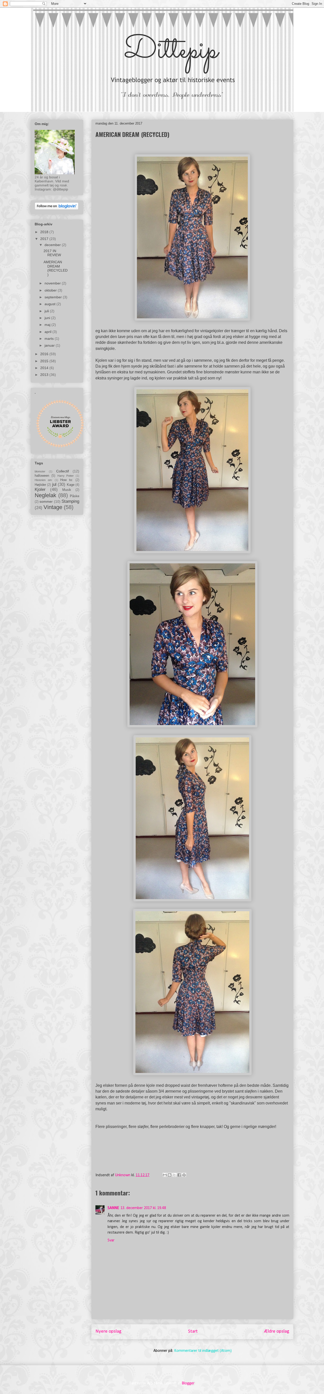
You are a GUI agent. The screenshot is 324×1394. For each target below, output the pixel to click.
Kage (70, 485)
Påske (74, 496)
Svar (111, 1240)
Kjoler (40, 489)
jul (54, 484)
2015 (44, 361)
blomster (40, 471)
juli (47, 311)
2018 (44, 232)
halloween (42, 475)
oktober (51, 290)
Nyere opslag (108, 1331)
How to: (66, 480)
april (48, 332)
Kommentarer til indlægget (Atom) (203, 1351)
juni (48, 318)
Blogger (188, 1383)
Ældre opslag (276, 1331)
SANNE (113, 1208)
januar (50, 345)
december (53, 245)
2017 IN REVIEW (52, 253)
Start (193, 1331)
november (53, 283)
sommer (46, 501)
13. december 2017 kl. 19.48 (143, 1208)
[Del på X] (174, 1174)
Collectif (62, 471)
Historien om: (43, 480)
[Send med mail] (164, 1174)
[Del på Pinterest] (184, 1174)
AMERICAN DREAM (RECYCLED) (56, 268)
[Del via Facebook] (179, 1174)
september (54, 297)
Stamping (70, 501)
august (50, 304)
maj (48, 325)
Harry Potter (65, 475)
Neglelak (45, 495)
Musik (66, 490)
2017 (44, 239)
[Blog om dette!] (169, 1174)
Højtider (40, 485)
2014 (44, 368)
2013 (44, 375)
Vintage (53, 507)
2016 (44, 354)
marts (50, 339)
